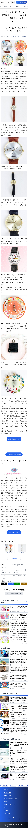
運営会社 (6, 789)
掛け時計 (20, 575)
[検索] (13, 2)
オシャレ (4, 570)
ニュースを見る (22, 601)
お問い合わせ (7, 813)
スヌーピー (4, 572)
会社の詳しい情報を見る (14, 593)
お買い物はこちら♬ (14, 439)
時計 (25, 575)
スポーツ (18, 6)
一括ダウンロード (15, 558)
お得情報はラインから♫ (14, 454)
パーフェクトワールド (13, 572)
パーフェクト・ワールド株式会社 (19, 36)
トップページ (5, 785)
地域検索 (6, 6)
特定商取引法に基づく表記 (10, 798)
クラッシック (16, 570)
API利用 (6, 810)
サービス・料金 (7, 792)
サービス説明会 (7, 795)
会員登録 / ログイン (21, 2)
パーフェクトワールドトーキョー (9, 575)
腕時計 (3, 578)
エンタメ (12, 6)
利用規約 (6, 801)
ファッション (13, 564)
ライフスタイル (21, 564)
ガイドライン (7, 807)
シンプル (23, 570)
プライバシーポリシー (9, 804)
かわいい (9, 570)
